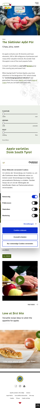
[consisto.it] (20, 403)
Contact (28, 392)
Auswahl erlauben (20, 237)
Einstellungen (29, 224)
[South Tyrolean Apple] (20, 281)
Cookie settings (26, 398)
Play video (31, 304)
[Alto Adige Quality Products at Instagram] (20, 386)
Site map (31, 395)
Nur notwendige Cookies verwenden (20, 243)
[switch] (35, 203)
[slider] (3, 114)
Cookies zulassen (20, 230)
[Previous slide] (2, 349)
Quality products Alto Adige (17, 392)
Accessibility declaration (21, 395)
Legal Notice (9, 395)
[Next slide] (36, 349)
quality (21, 80)
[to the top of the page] (37, 406)
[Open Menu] (36, 3)
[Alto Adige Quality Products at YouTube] (24, 386)
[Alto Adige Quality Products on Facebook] (16, 386)
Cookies (12, 398)
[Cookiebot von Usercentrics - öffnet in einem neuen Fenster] (29, 162)
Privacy (18, 398)
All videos (6, 256)
